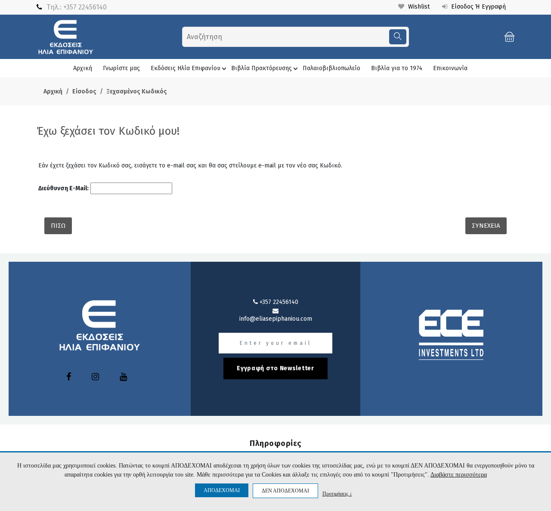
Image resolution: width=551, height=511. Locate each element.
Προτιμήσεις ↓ (337, 493)
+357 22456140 (85, 7)
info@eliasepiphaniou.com (275, 318)
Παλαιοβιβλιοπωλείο (331, 68)
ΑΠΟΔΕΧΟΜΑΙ (222, 490)
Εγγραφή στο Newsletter (275, 368)
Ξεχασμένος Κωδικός (136, 91)
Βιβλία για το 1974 (396, 68)
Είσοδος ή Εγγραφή (477, 6)
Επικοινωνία (450, 68)
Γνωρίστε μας (121, 68)
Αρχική (82, 68)
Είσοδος (84, 91)
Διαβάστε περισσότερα (458, 474)
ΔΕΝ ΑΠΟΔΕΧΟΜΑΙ (285, 491)
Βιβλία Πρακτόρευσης (261, 68)
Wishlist (418, 6)
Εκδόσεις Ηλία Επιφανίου (185, 68)
